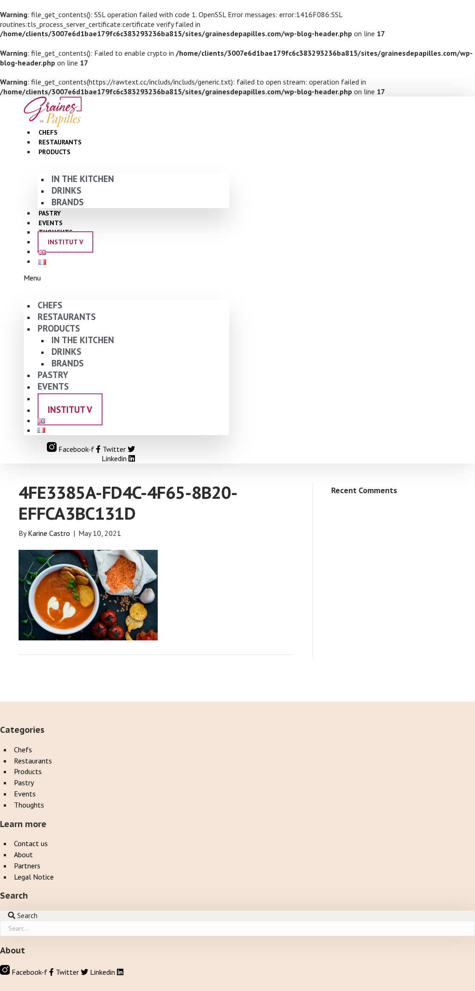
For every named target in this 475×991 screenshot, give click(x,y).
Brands (67, 202)
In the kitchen (82, 178)
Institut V (65, 242)
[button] (126, 278)
